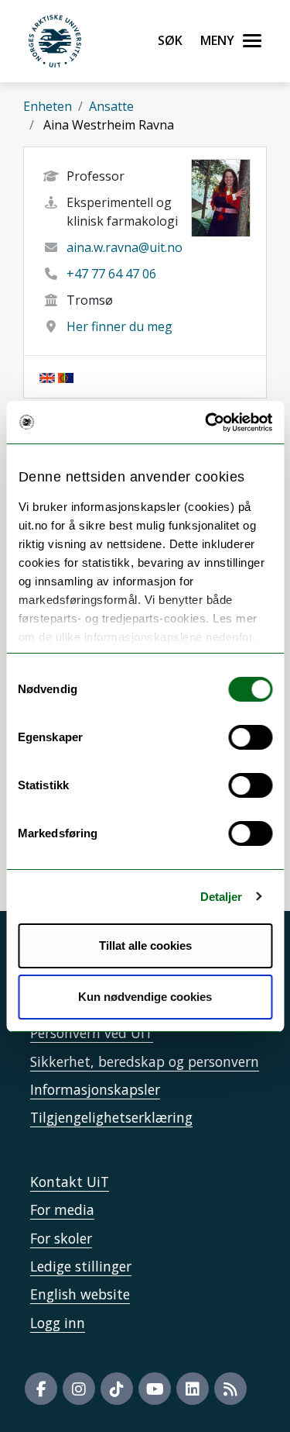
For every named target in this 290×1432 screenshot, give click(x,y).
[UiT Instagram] (79, 1388)
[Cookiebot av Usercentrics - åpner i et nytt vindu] (206, 422)
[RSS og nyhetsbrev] (230, 1388)
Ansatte (111, 106)
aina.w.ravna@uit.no (125, 247)
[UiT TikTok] (117, 1388)
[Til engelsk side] (47, 376)
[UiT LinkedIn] (192, 1388)
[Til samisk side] (65, 376)
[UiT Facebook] (41, 1388)
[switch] (250, 737)
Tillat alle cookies (145, 945)
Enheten (47, 106)
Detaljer (221, 896)
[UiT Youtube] (154, 1388)
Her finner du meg (119, 326)
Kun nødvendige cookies (145, 996)
